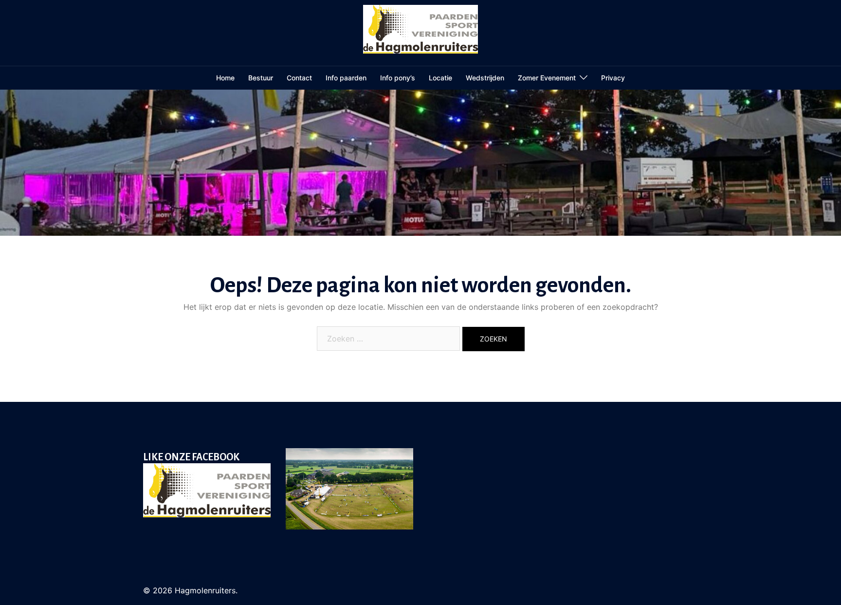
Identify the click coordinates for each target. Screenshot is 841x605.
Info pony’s (397, 78)
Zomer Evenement (547, 78)
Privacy (613, 78)
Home (225, 78)
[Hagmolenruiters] (420, 32)
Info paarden (346, 78)
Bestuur (260, 78)
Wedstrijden (485, 78)
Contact (299, 78)
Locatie (440, 78)
